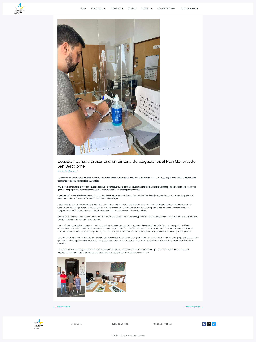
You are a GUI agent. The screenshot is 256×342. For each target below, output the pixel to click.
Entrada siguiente (193, 307)
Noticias (145, 9)
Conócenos (97, 9)
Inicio (83, 9)
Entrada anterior (62, 307)
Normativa (116, 9)
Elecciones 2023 (188, 9)
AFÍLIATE (132, 9)
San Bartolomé (71, 171)
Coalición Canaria (166, 9)
